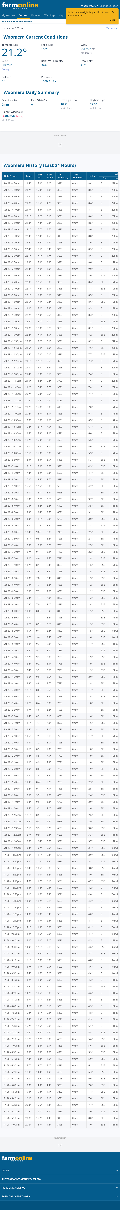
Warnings (49, 15)
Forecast (36, 15)
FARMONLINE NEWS (13, 1187)
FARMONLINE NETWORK (16, 1196)
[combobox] (111, 28)
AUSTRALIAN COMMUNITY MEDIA (21, 1179)
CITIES (5, 1170)
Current (23, 15)
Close (112, 19)
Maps (62, 15)
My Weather (8, 15)
